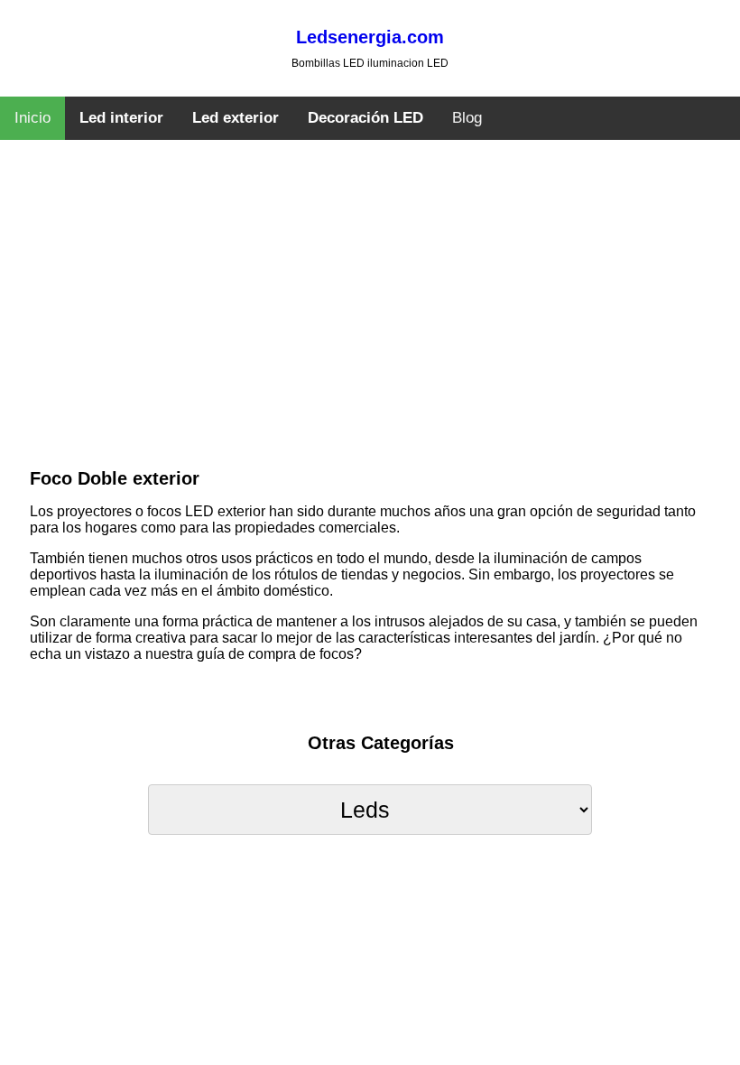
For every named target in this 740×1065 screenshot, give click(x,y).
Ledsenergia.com (370, 37)
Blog (467, 117)
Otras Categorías (381, 743)
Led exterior (235, 117)
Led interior (121, 117)
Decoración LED (365, 117)
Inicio (32, 117)
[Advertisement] (370, 329)
